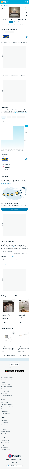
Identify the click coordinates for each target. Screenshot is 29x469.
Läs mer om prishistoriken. (21, 112)
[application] (14, 138)
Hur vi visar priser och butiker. (14, 43)
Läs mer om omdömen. (6, 183)
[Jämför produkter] (26, 15)
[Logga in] (27, 2)
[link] (8, 311)
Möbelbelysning (5, 5)
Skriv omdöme (17, 21)
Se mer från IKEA (5, 265)
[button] (3, 8)
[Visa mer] (2, 37)
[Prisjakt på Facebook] (13, 462)
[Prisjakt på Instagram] (16, 462)
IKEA (13, 256)
